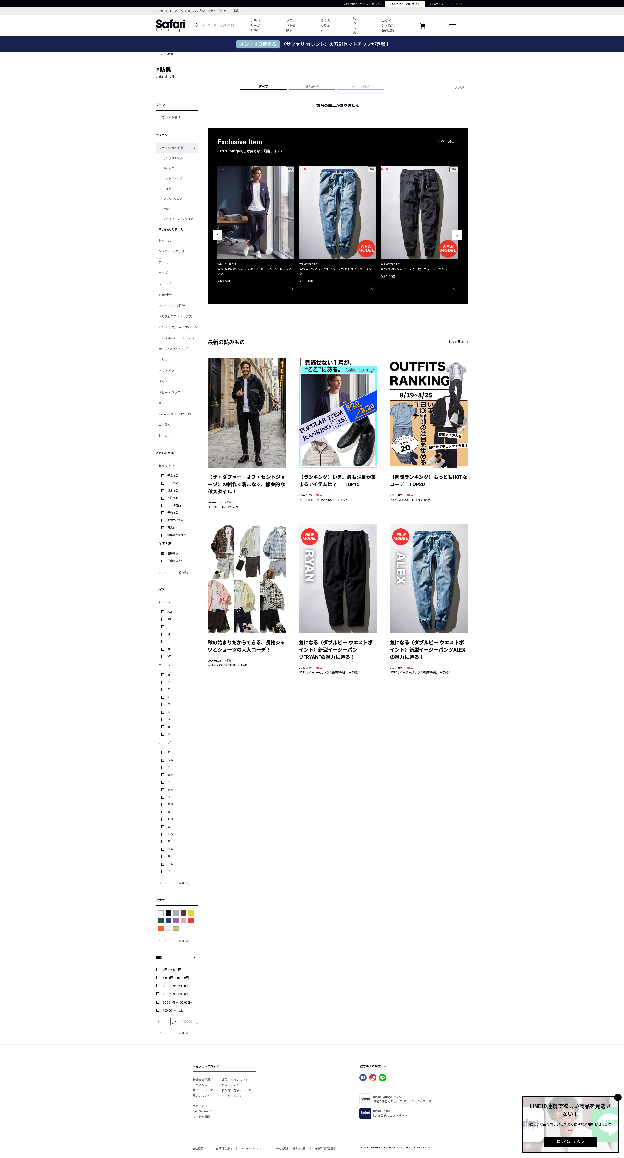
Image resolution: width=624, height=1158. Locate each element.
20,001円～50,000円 (177, 994)
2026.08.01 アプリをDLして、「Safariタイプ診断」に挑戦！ (199, 11)
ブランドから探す (291, 25)
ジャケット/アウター (173, 251)
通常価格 (312, 87)
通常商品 (172, 475)
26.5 (170, 819)
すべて (263, 86)
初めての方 (200, 1106)
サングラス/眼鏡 (173, 158)
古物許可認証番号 (325, 1148)
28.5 (170, 849)
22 (168, 752)
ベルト (167, 188)
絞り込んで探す (325, 25)
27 (168, 826)
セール (163, 436)
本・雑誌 (164, 425)
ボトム (163, 262)
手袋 (166, 209)
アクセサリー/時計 (171, 306)
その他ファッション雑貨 (178, 219)
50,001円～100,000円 (177, 1002)
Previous (217, 235)
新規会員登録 (201, 1079)
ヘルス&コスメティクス (175, 316)
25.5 (170, 804)
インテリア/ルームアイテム (177, 327)
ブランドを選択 (169, 118)
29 (168, 682)
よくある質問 (201, 1117)
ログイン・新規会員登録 (388, 25)
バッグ (163, 273)
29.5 (170, 864)
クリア (163, 572)
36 (168, 734)
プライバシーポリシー (254, 1148)
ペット (163, 381)
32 (168, 704)
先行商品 (172, 483)
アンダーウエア (172, 199)
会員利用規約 (224, 1148)
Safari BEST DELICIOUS (447, 4)
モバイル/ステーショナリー (178, 338)
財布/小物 (165, 295)
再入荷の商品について (236, 1090)
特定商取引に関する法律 (291, 1148)
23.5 (170, 774)
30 (168, 689)
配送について (201, 1096)
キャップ (168, 168)
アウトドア (166, 371)
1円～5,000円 (172, 970)
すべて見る (446, 141)
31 (168, 697)
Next (457, 235)
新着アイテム (175, 520)
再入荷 (171, 527)
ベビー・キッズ (169, 392)
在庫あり (172, 553)
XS (169, 619)
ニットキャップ (172, 178)
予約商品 (172, 512)
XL (169, 649)
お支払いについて (233, 1085)
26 (168, 811)
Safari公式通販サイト (406, 4)
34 (168, 719)
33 (168, 712)
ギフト (163, 403)
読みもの (354, 26)
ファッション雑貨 (171, 148)
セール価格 (360, 87)
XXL (169, 656)
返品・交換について (235, 1079)
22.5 (170, 760)
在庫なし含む (175, 560)
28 (168, 674)
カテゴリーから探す (255, 25)
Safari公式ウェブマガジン (363, 4)
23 (168, 767)
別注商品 (172, 498)
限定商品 (172, 490)
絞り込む (184, 572)
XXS (170, 611)
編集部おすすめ (176, 535)
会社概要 (198, 1148)
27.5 (170, 834)
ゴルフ (163, 360)
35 (168, 726)
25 (168, 797)
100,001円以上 (173, 1010)
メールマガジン (232, 1096)
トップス (164, 240)
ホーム (159, 53)
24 (168, 782)
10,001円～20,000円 (177, 986)
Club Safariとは (203, 1111)
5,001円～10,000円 (176, 978)
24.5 (170, 789)
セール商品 (174, 505)
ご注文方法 (200, 1085)
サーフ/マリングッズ (173, 349)
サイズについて (203, 1090)
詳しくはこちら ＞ (570, 1142)
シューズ (164, 284)
